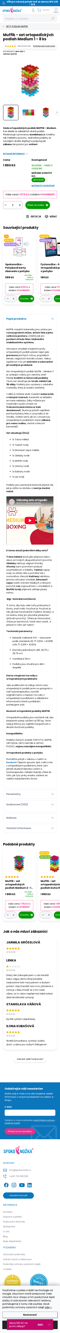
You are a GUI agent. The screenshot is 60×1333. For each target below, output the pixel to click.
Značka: (10, 54)
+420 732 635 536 (18, 1176)
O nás (6, 1231)
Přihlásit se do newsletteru (20, 1131)
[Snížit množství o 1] (8, 298)
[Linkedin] (29, 1184)
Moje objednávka (12, 1241)
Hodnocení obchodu (14, 1221)
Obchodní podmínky (14, 1254)
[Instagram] (13, 1184)
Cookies (7, 1269)
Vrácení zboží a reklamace (17, 1259)
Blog (5, 1236)
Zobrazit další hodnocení (30, 1059)
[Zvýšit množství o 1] (13, 298)
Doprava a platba (12, 1216)
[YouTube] (21, 1184)
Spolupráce (9, 1226)
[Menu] (56, 10)
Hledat (53, 18)
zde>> (48, 1307)
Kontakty (8, 1211)
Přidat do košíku (35, 205)
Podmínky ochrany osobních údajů (21, 1264)
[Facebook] (5, 1184)
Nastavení (30, 1315)
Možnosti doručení (43, 185)
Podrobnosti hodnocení (44, 46)
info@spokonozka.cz (20, 1170)
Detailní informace (14, 154)
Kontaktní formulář (18, 1195)
